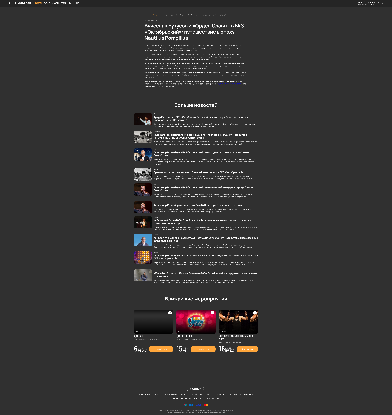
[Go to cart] (382, 3)
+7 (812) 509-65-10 (367, 2)
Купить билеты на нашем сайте (229, 84)
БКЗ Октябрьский (51, 3)
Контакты (197, 398)
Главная (12, 3)
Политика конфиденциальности (240, 394)
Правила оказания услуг (216, 394)
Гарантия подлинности (182, 398)
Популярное (66, 3)
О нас (183, 394)
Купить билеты (161, 349)
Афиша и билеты (25, 3)
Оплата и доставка (196, 394)
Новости (38, 3)
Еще (77, 3)
